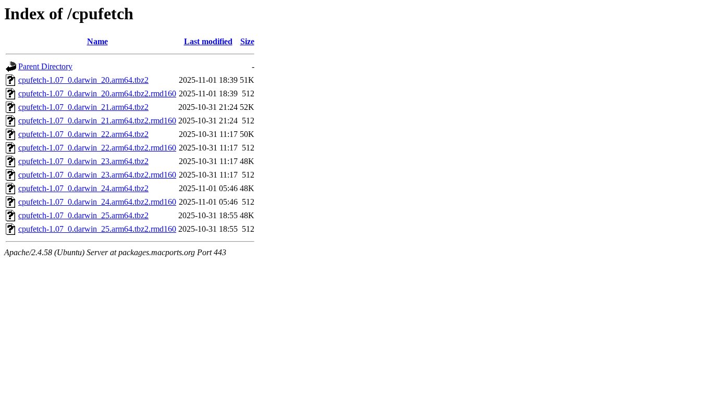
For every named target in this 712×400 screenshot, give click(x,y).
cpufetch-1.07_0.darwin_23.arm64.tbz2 (83, 161)
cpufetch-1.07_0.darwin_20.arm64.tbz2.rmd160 (97, 93)
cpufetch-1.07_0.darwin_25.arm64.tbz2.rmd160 (97, 228)
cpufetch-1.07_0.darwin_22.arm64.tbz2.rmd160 (97, 147)
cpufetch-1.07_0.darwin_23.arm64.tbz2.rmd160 (97, 174)
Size (247, 41)
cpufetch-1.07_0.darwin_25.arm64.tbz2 (83, 215)
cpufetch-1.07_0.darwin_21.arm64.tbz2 (83, 107)
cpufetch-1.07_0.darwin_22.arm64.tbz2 (83, 134)
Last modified (208, 41)
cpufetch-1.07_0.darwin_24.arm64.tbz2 (83, 188)
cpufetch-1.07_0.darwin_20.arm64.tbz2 (83, 80)
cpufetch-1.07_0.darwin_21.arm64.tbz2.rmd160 (97, 120)
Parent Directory (45, 66)
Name (97, 41)
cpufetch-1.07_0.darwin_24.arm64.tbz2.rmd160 (97, 201)
